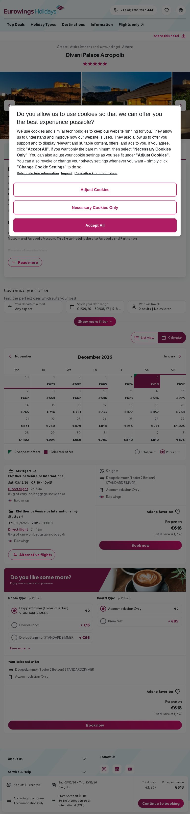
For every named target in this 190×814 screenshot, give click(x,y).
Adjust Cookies (95, 190)
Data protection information (38, 173)
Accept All (95, 226)
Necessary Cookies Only (95, 208)
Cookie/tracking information (95, 173)
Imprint (66, 173)
